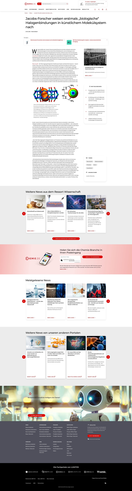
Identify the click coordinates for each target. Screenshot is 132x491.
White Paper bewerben (72, 434)
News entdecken (29, 427)
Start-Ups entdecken (44, 429)
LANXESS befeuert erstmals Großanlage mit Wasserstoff (95, 119)
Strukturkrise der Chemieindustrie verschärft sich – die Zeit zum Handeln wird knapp (96, 113)
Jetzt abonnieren (94, 435)
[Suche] (67, 4)
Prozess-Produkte (57, 431)
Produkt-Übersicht (57, 436)
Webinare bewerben (30, 446)
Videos (54, 451)
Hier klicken (72, 260)
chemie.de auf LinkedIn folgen (94, 439)
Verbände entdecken (44, 431)
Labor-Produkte (57, 429)
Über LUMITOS (41, 478)
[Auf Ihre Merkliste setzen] (95, 9)
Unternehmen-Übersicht (45, 436)
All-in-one (69, 455)
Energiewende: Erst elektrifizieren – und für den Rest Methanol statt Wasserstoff (96, 92)
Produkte (69, 446)
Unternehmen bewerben (45, 434)
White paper (70, 448)
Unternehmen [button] (33, 9)
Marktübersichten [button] (51, 9)
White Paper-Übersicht (72, 436)
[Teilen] (99, 9)
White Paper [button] (61, 9)
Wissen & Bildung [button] (76, 9)
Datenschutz (41, 483)
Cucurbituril (35, 56)
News (68, 444)
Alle (39, 3)
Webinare (69, 453)
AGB (34, 483)
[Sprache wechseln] (103, 9)
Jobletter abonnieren (44, 446)
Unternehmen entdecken (45, 427)
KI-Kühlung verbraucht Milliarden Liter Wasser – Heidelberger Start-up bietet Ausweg (96, 99)
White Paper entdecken (72, 427)
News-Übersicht (29, 434)
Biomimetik (35, 64)
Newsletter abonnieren (92, 257)
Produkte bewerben (57, 434)
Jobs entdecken (43, 444)
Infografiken (56, 446)
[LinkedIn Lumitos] (105, 483)
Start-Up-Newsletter (31, 431)
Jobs (68, 451)
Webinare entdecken (30, 444)
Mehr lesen (63, 269)
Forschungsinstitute (58, 448)
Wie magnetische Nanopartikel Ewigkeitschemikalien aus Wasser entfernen (96, 106)
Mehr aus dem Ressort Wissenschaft (66, 238)
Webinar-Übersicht (30, 448)
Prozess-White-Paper (72, 431)
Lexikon (55, 444)
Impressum (28, 483)
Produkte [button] (41, 9)
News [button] (26, 9)
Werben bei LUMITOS (30, 478)
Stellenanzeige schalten (45, 448)
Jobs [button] (67, 9)
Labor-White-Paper (71, 429)
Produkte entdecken (58, 427)
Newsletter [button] (85, 9)
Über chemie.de (50, 478)
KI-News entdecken (36, 415)
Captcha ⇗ (77, 262)
